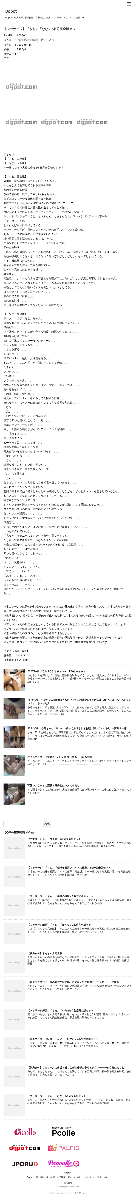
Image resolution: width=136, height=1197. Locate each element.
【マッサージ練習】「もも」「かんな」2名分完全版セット (60, 924)
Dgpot (11, 11)
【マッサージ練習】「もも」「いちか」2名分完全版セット (60, 1010)
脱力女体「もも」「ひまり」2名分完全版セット (54, 839)
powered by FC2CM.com (73, 1193)
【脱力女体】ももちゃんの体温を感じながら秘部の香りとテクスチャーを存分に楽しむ (75, 1067)
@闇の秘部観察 (27, 40)
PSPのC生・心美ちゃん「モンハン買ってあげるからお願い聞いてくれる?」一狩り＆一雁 (77, 728)
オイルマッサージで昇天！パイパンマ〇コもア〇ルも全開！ (60, 757)
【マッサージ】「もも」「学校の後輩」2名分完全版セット (60, 896)
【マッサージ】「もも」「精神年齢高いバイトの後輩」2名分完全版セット (69, 867)
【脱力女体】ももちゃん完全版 (44, 953)
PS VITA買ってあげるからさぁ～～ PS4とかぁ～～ (56, 671)
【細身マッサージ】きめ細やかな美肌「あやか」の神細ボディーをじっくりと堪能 (73, 981)
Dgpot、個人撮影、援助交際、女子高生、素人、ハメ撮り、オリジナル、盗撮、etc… (68, 1177)
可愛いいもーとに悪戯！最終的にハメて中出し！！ (55, 785)
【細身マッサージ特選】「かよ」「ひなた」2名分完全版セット (62, 1039)
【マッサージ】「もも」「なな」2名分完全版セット (41, 29)
